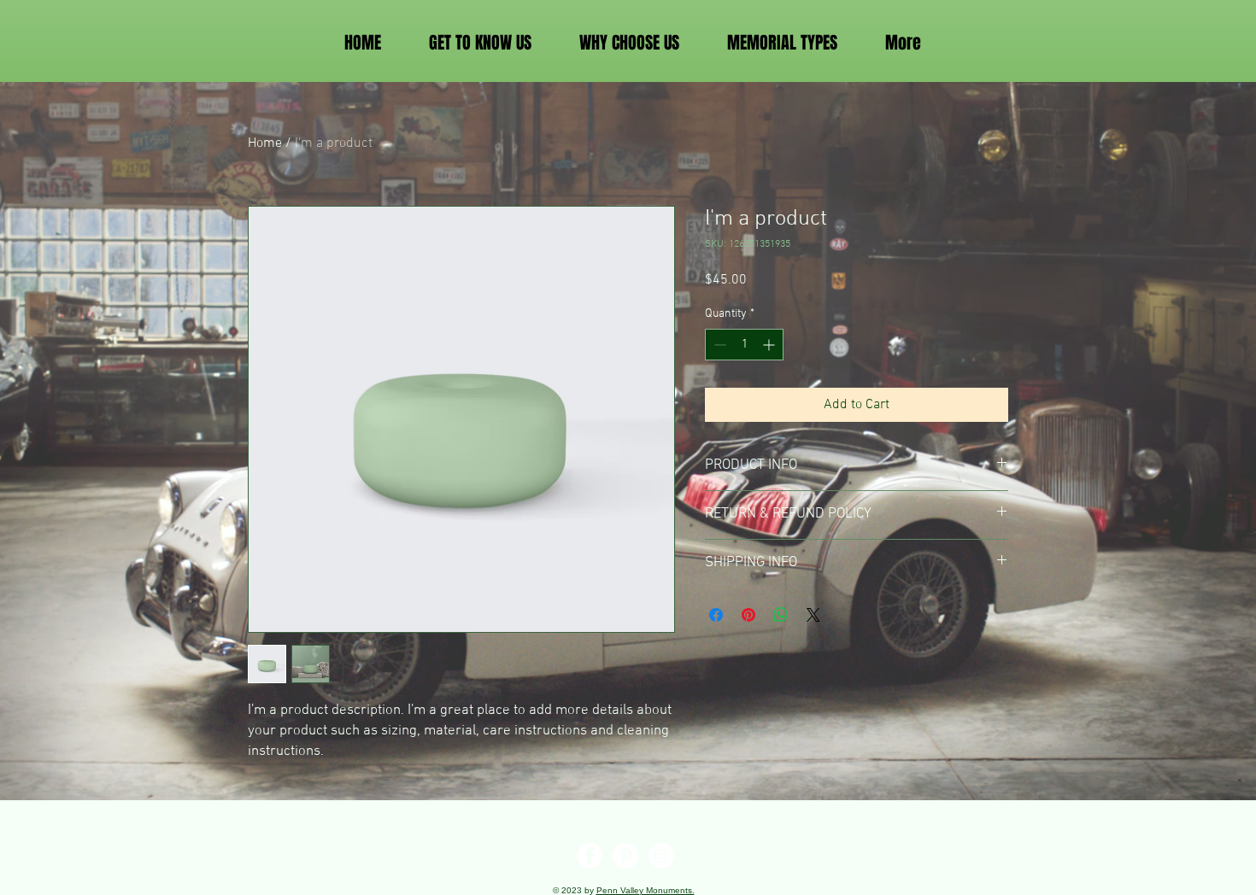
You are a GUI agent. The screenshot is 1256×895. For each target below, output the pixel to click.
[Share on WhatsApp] (781, 615)
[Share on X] (813, 615)
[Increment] (770, 345)
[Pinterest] (625, 856)
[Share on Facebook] (716, 615)
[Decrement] (718, 345)
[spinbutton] (744, 345)
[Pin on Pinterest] (748, 615)
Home (265, 143)
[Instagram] (661, 856)
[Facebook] (589, 856)
